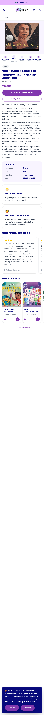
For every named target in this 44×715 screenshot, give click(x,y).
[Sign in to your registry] (39, 10)
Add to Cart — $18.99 (23, 92)
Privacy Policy (17, 701)
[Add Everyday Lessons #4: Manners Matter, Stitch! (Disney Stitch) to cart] (18, 319)
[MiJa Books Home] (22, 10)
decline (33, 699)
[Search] (4, 10)
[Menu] (10, 9)
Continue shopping (23, 327)
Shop (6, 17)
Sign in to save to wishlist (23, 99)
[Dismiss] (38, 707)
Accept (28, 708)
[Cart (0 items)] (33, 10)
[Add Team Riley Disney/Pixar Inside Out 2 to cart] (38, 319)
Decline (12, 708)
